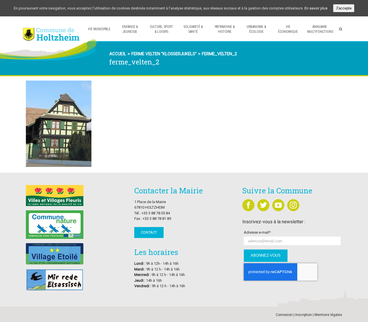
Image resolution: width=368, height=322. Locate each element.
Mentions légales (328, 315)
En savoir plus (315, 8)
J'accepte (344, 8)
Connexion (284, 315)
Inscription (303, 315)
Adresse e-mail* (257, 232)
